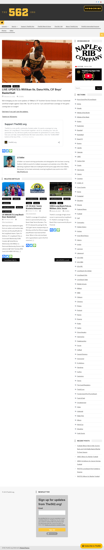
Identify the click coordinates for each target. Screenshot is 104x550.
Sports (14, 26)
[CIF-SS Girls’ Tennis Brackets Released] (37, 189)
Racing (79, 315)
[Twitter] (7, 150)
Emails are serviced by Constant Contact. (55, 525)
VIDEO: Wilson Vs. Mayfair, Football (87, 457)
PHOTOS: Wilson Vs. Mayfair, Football (88, 476)
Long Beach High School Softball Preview (12, 260)
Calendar (80, 152)
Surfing (79, 372)
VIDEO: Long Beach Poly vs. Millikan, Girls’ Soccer (60, 207)
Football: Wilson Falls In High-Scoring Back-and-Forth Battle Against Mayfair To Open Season (88, 449)
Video (11, 30)
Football (79, 214)
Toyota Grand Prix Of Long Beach (87, 394)
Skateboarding (81, 341)
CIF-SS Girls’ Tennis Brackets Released (34, 207)
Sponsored (80, 359)
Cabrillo (79, 148)
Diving (79, 192)
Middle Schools (82, 284)
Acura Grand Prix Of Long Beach (86, 99)
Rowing (79, 319)
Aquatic (79, 108)
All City (79, 104)
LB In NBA (80, 262)
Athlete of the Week (83, 117)
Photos (4, 30)
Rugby (79, 323)
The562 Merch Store (44, 26)
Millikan (16, 86)
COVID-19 (80, 183)
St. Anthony (7, 211)
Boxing (79, 143)
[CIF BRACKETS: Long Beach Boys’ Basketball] (13, 189)
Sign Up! (52, 530)
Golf (78, 218)
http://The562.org (22, 172)
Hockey (79, 231)
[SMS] (10, 150)
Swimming (80, 376)
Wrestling (80, 429)
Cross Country (81, 187)
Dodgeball (80, 196)
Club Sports (80, 170)
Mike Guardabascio (7, 222)
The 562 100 (58, 26)
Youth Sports (81, 433)
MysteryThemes (24, 548)
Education (80, 200)
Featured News (82, 209)
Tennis (29, 203)
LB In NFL (80, 266)
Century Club (81, 161)
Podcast (79, 310)
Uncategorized (81, 402)
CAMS (79, 156)
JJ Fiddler (21, 96)
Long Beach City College (84, 271)
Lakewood (6, 203)
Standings (80, 367)
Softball (79, 350)
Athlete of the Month (83, 113)
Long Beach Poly (8, 207)
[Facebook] (3, 150)
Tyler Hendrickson (31, 214)
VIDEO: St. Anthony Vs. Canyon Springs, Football (89, 462)
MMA (78, 293)
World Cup (80, 424)
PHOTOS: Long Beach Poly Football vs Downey (88, 470)
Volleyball (80, 411)
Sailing (79, 328)
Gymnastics (80, 222)
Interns (79, 240)
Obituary (79, 297)
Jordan (79, 244)
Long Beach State (82, 279)
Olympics (80, 301)
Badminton (80, 126)
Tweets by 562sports (9, 116)
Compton (16, 199)
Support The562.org (27, 26)
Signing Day (80, 337)
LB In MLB (80, 258)
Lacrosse (80, 249)
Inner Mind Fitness (83, 236)
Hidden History (81, 227)
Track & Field (81, 398)
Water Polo (80, 416)
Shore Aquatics (81, 332)
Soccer (53, 203)
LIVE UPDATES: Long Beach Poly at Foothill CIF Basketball (64, 260)
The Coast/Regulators (83, 385)
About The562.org (72, 26)
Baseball (79, 130)
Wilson (36, 203)
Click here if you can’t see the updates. (15, 111)
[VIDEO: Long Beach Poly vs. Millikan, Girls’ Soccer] (61, 189)
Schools (4, 26)
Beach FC (80, 139)
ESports (79, 205)
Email (40, 508)
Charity (79, 165)
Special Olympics (82, 354)
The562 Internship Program (90, 26)
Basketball (6, 86)
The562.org (80, 389)
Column (79, 174)
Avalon (79, 121)
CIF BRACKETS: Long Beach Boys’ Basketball (13, 215)
